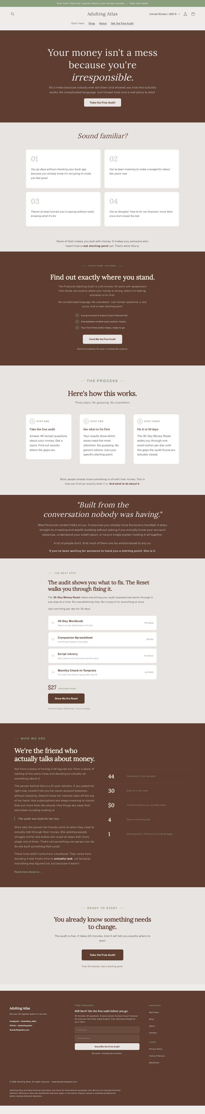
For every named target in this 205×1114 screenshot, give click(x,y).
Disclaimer (154, 1062)
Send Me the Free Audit (102, 339)
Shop (151, 1019)
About (152, 1026)
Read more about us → (28, 872)
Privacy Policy (155, 1049)
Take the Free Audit (102, 102)
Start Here (154, 1012)
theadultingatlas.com (19, 1030)
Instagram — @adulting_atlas (23, 1021)
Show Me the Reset (66, 698)
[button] (12, 14)
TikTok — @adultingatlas (21, 1025)
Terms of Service (157, 1056)
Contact (153, 1032)
